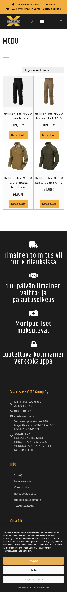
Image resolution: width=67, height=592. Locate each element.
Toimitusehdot (22, 481)
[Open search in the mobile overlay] (32, 21)
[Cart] (61, 21)
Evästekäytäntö (23, 587)
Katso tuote (18, 135)
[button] (42, 21)
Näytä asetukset (33, 579)
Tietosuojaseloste (40, 587)
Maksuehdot (21, 487)
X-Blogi (18, 475)
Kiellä (34, 570)
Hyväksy (34, 560)
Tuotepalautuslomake (27, 499)
